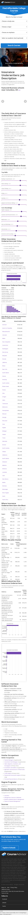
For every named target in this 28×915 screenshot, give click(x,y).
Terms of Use (4, 893)
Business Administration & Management (14, 799)
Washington (5, 348)
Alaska (3, 482)
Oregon (4, 396)
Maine (3, 338)
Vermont (4, 324)
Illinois (3, 366)
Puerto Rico (5, 499)
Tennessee (5, 403)
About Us (3, 887)
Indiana (4, 451)
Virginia (4, 427)
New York (4, 369)
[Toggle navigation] (25, 2)
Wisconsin (4, 420)
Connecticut (5, 345)
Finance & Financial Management (12, 801)
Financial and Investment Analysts (12, 775)
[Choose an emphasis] (14, 32)
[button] (2, 101)
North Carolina (5, 448)
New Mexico (5, 479)
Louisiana (4, 472)
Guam (3, 496)
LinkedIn (4, 902)
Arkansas (4, 468)
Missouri (4, 414)
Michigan (4, 431)
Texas (3, 438)
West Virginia (5, 492)
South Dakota (5, 372)
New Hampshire (6, 342)
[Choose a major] (14, 27)
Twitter (4, 906)
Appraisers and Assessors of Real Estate (14, 769)
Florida (4, 390)
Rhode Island (5, 386)
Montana (4, 486)
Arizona (4, 444)
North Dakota (5, 458)
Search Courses (14, 45)
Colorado (4, 335)
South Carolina (5, 383)
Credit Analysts (8, 773)
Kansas (4, 376)
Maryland (4, 355)
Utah (3, 475)
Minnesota (4, 407)
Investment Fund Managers (11, 762)
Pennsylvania (5, 410)
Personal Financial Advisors (11, 779)
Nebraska (4, 441)
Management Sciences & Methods (12, 797)
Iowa (3, 424)
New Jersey (5, 352)
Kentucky (4, 379)
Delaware (4, 462)
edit (19, 90)
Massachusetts (6, 331)
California (4, 362)
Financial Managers (9, 760)
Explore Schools (9, 847)
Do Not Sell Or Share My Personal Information (12, 891)
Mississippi (5, 489)
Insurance (6, 795)
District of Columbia (7, 328)
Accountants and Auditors (10, 767)
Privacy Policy (13, 887)
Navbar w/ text (8, 3)
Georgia (4, 417)
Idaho (3, 400)
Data (8, 887)
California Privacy (5, 889)
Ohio (3, 393)
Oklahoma (4, 455)
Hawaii (4, 434)
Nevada (4, 359)
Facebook (4, 899)
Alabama (4, 465)
